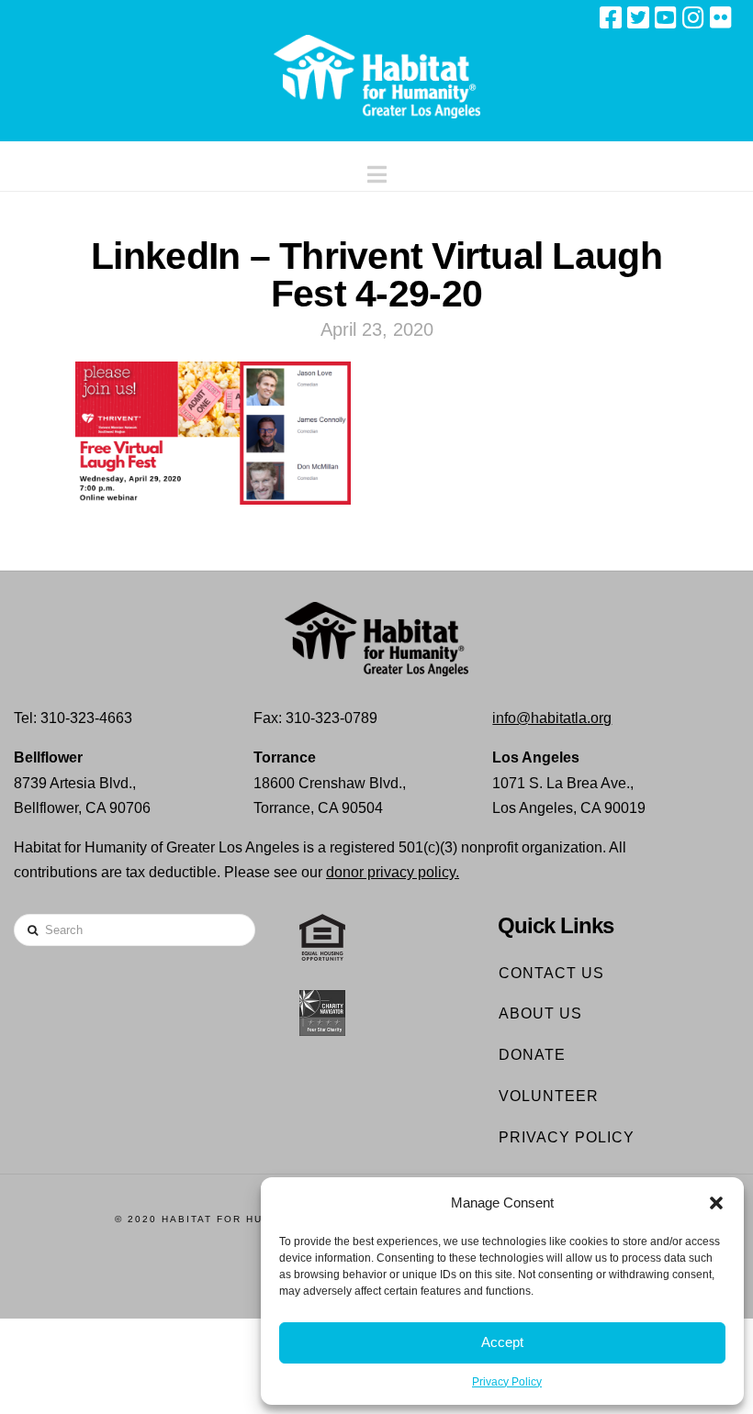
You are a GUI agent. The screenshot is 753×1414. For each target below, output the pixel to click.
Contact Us (551, 973)
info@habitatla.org (552, 718)
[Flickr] (721, 17)
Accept (502, 1342)
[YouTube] (666, 17)
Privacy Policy (507, 1381)
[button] (716, 1203)
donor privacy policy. (392, 872)
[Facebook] (611, 17)
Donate (532, 1055)
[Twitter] (638, 17)
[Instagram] (693, 17)
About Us (540, 1013)
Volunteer (549, 1096)
